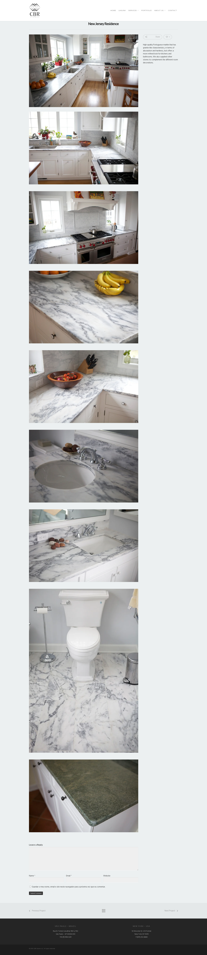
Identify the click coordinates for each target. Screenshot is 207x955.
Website (106, 875)
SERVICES (132, 10)
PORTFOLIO (146, 10)
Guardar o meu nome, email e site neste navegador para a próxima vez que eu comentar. (68, 886)
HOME (113, 10)
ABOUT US (159, 10)
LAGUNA (122, 10)
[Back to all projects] (103, 910)
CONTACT (172, 10)
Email (69, 875)
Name (32, 875)
